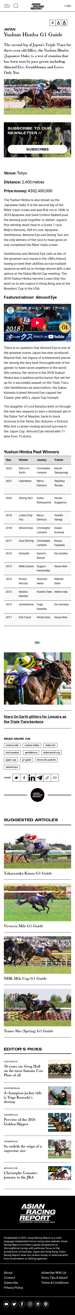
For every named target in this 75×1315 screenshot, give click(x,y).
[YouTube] (6, 1304)
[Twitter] (16, 778)
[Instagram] (30, 1304)
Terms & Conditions (54, 1282)
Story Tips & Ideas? (54, 1277)
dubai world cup (51, 752)
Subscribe (11, 1282)
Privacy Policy (13, 1287)
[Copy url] (47, 778)
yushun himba (32, 745)
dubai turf (50, 745)
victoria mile (12, 745)
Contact (9, 1277)
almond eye (12, 767)
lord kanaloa (12, 752)
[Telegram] (39, 778)
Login (68, 6)
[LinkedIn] (32, 778)
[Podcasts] (45, 1304)
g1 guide (26, 760)
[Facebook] (24, 778)
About (8, 1272)
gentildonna (31, 752)
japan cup (11, 760)
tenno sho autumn (46, 760)
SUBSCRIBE (37, 149)
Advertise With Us (53, 1272)
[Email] (55, 778)
